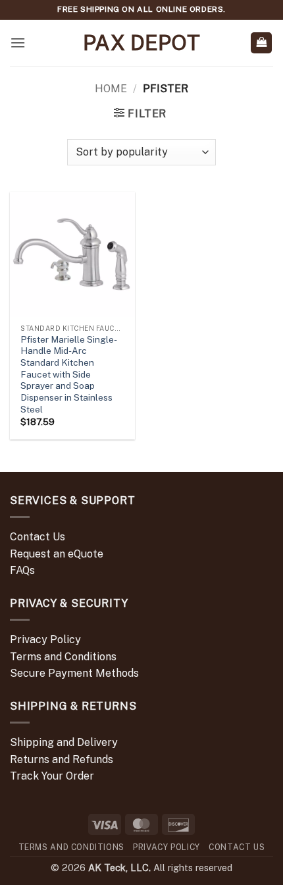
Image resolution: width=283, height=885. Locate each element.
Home (111, 88)
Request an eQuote (56, 554)
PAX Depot (141, 42)
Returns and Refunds (61, 759)
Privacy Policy (45, 639)
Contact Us (37, 536)
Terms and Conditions (63, 656)
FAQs (22, 570)
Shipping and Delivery (64, 742)
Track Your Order (52, 776)
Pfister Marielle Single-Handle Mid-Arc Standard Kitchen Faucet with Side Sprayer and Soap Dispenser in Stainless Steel (68, 374)
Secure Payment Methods (74, 673)
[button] (18, 42)
